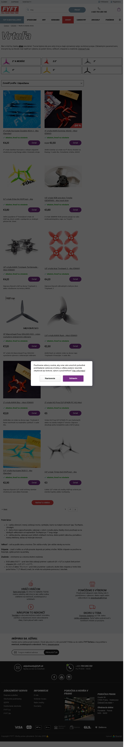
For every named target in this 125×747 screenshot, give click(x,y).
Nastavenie (50, 379)
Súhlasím (73, 379)
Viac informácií (78, 371)
